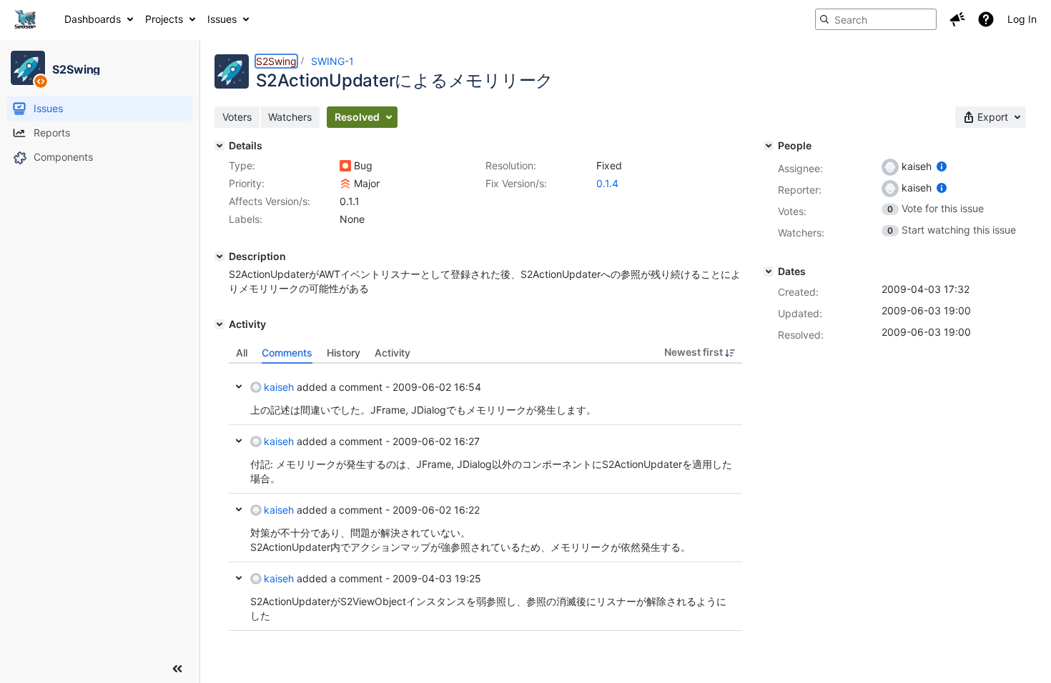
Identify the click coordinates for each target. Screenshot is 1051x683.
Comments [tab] (287, 353)
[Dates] (769, 271)
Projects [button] (164, 19)
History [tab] (343, 353)
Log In (1022, 19)
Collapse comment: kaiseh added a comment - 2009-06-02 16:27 (239, 441)
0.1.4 (607, 183)
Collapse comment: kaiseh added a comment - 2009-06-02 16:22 (239, 509)
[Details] (219, 146)
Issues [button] (222, 19)
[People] (769, 146)
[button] (957, 19)
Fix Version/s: (516, 183)
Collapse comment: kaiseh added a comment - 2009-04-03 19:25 (239, 578)
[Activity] (219, 324)
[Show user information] (941, 166)
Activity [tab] (392, 353)
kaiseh (279, 387)
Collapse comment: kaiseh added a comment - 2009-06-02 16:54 (239, 386)
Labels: (245, 219)
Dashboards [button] (92, 19)
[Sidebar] (177, 668)
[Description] (219, 256)
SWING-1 (332, 61)
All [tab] (241, 353)
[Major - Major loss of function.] (345, 183)
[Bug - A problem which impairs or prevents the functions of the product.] (345, 165)
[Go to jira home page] (25, 19)
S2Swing (276, 61)
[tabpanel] (485, 497)
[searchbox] (876, 19)
